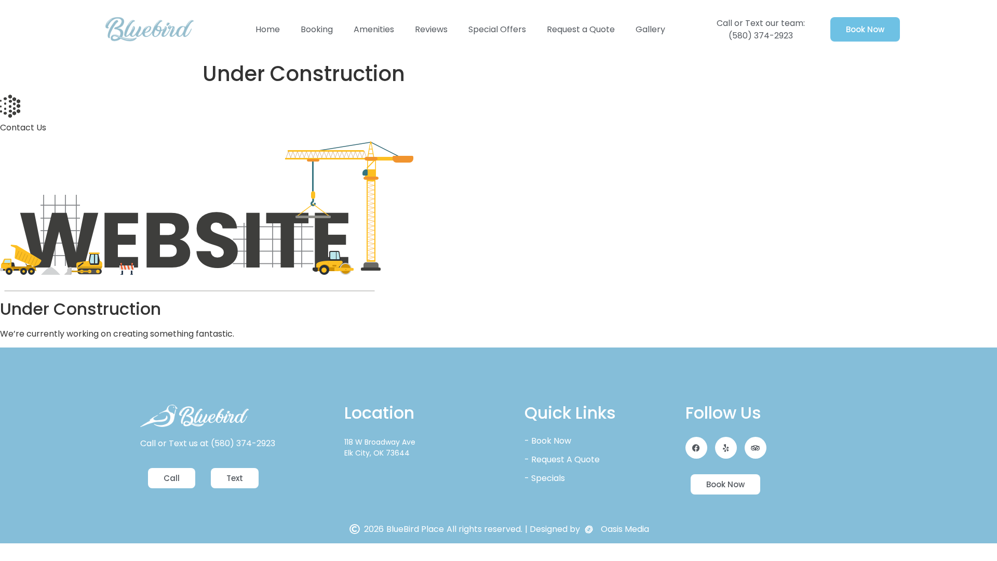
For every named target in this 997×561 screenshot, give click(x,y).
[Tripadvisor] (755, 448)
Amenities (374, 29)
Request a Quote (581, 29)
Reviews (431, 29)
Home (267, 29)
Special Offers (497, 29)
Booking (317, 29)
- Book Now (547, 441)
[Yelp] (726, 448)
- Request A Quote (562, 459)
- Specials (544, 478)
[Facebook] (696, 448)
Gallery (650, 29)
